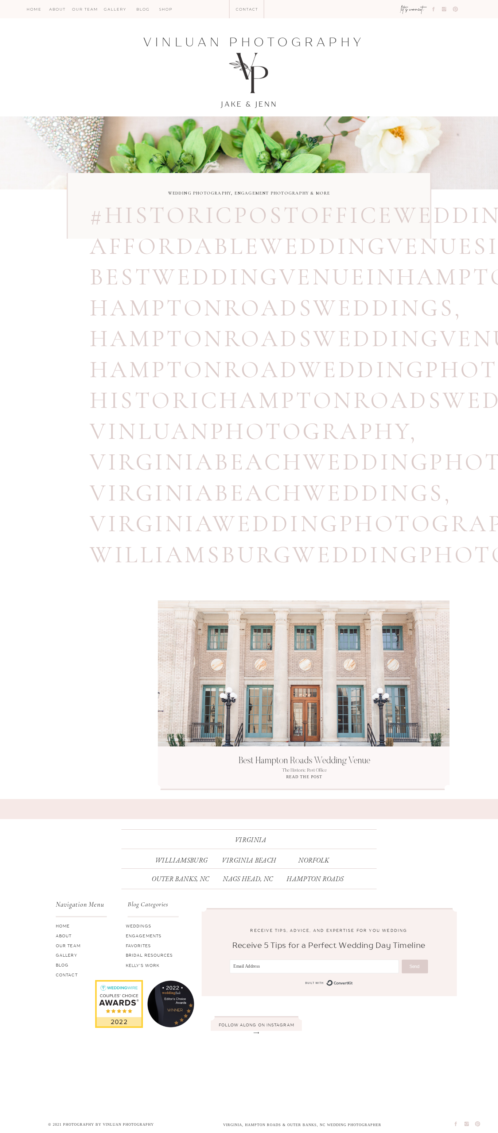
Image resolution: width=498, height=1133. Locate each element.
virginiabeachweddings (267, 493)
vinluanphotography (250, 431)
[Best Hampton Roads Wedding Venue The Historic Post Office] (304, 673)
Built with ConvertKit (329, 983)
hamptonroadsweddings (272, 307)
